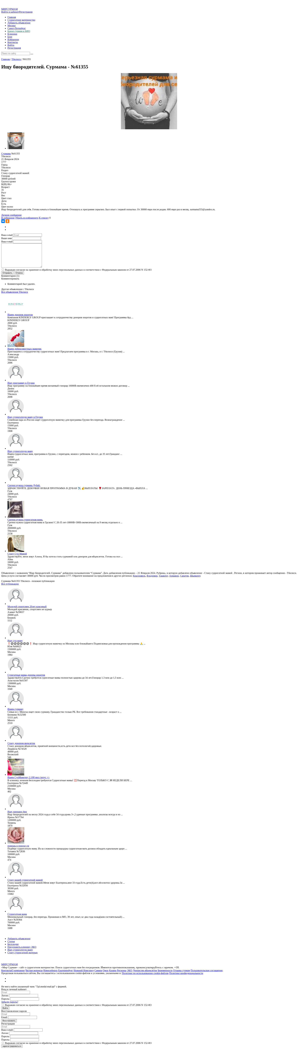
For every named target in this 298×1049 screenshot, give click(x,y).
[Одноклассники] (7, 221)
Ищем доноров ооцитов (20, 314)
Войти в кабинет (10, 12)
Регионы (121, 970)
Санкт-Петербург (16, 28)
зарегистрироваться (11, 1046)
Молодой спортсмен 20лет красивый (27, 606)
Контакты (12, 42)
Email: (4, 1017)
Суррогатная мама (17, 914)
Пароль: (5, 998)
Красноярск (139, 575)
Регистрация (25, 12)
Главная (11, 17)
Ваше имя (6, 238)
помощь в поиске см (18, 845)
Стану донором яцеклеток (21, 743)
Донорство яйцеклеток (145, 970)
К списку (44, 217)
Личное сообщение (11, 215)
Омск (105, 970)
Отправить (7, 273)
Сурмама (6, 153)
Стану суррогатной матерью (22, 952)
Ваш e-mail (7, 235)
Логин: (5, 995)
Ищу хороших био (17, 811)
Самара (98, 970)
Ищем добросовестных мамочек (24, 348)
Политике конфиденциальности (186, 973)
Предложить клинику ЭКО (21, 947)
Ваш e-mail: (7, 1030)
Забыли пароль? (9, 1002)
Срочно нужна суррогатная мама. (25, 519)
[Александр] (15, 346)
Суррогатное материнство (21, 20)
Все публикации (10, 584)
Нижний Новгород (84, 970)
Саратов (184, 575)
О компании (18, 970)
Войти (10, 45)
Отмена (19, 273)
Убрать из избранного (26, 217)
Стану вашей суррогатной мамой (25, 880)
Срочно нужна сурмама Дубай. (23, 485)
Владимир (152, 575)
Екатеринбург (65, 970)
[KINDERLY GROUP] (15, 312)
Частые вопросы (34, 970)
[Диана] (15, 380)
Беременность (165, 970)
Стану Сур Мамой (17, 553)
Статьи (11, 941)
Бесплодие (13, 944)
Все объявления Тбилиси (14, 292)
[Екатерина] (15, 414)
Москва (11, 25)
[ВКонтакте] (3, 221)
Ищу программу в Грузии (21, 383)
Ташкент (163, 575)
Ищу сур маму (15, 640)
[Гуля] (15, 482)
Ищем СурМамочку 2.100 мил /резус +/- (28, 777)
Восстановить (9, 1021)
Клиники (12, 34)
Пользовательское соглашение (207, 970)
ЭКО (129, 970)
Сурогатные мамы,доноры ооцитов (26, 675)
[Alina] (15, 551)
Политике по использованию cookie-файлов (145, 973)
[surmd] (15, 448)
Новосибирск (50, 970)
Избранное (13, 39)
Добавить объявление (18, 22)
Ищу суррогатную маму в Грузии (25, 417)
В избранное (8, 217)
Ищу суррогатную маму (20, 451)
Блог (9, 36)
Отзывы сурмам (181, 970)
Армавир (174, 575)
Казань (112, 970)
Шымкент (195, 575)
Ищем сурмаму (15, 709)
